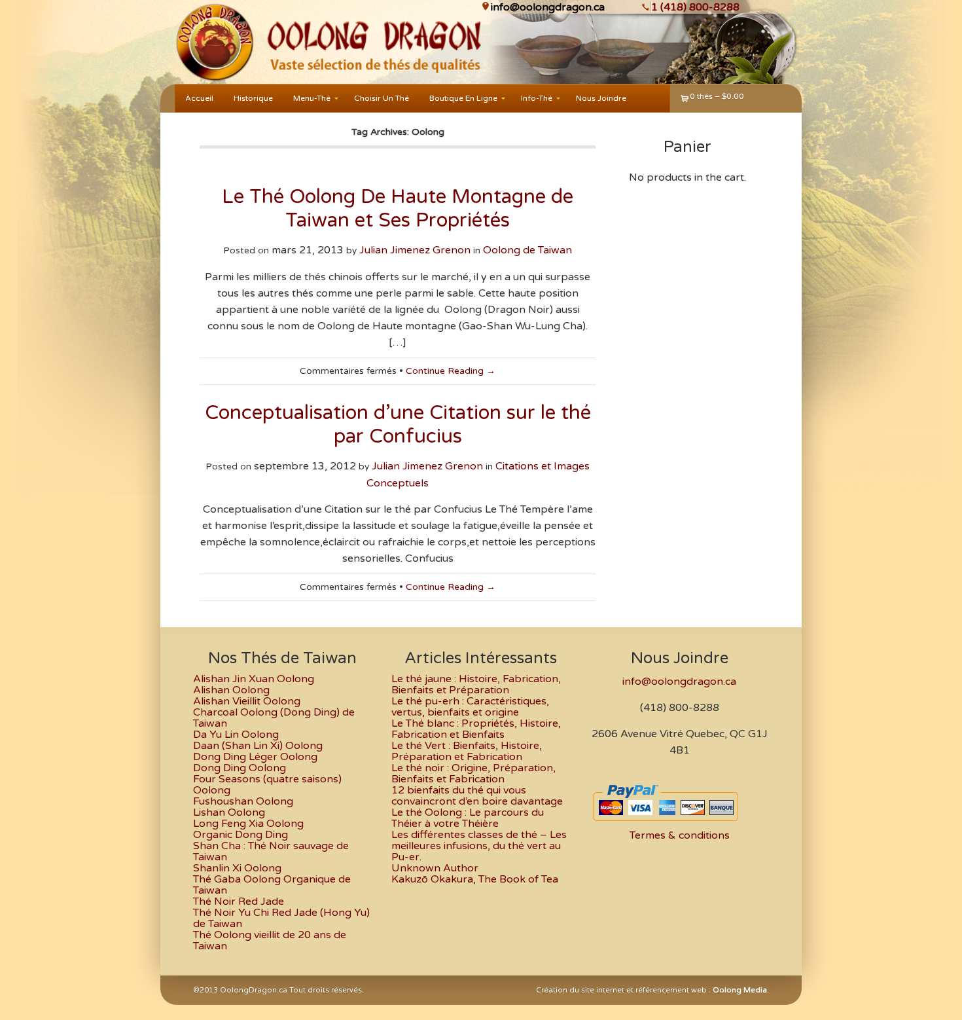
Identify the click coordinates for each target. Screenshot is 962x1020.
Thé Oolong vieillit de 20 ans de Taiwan (269, 940)
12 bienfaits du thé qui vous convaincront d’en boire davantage (477, 796)
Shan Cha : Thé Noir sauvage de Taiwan (271, 851)
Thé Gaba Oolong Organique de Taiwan (272, 885)
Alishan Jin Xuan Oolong (253, 678)
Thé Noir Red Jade (238, 901)
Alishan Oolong (231, 690)
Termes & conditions (680, 835)
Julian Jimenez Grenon (415, 250)
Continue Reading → (450, 370)
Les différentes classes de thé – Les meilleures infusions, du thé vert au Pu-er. (479, 846)
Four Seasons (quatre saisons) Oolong (267, 785)
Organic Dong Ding (240, 834)
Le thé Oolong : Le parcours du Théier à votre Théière (467, 818)
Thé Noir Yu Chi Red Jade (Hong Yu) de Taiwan (281, 918)
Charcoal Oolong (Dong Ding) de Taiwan (274, 718)
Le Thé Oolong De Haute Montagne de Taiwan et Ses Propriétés (397, 208)
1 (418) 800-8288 (695, 7)
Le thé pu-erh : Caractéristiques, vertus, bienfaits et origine (470, 707)
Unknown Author (434, 868)
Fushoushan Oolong (243, 801)
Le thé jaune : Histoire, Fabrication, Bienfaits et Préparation (476, 684)
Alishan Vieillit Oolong (246, 701)
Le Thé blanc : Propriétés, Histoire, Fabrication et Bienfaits (476, 729)
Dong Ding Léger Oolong (255, 756)
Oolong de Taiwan (527, 250)
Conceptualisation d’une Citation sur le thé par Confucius (398, 424)
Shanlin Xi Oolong (237, 868)
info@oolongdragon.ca (548, 7)
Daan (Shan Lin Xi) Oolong (258, 745)
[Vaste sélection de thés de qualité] (213, 42)
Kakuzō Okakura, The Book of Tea (474, 879)
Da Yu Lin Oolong (236, 734)
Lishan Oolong (229, 812)
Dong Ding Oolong (239, 767)
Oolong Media (740, 990)
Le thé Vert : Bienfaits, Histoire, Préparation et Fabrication (466, 751)
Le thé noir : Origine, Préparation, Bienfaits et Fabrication (473, 773)
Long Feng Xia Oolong (248, 823)
